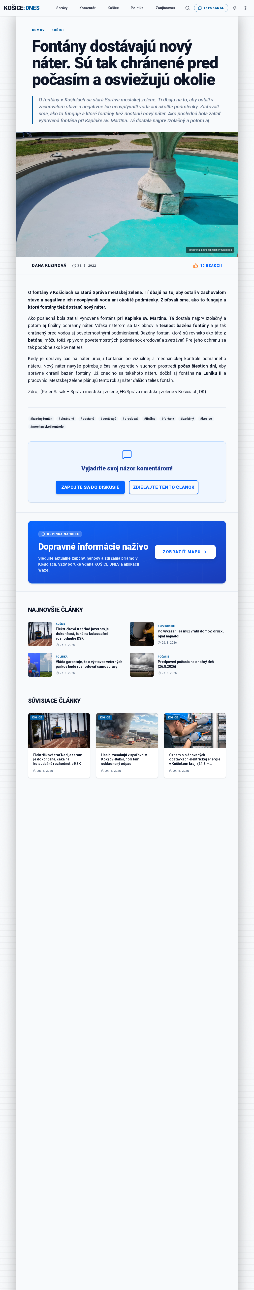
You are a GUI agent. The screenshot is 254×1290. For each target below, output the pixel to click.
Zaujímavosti (166, 8)
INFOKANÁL (214, 8)
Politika (137, 8)
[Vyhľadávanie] (187, 7)
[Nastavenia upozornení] (234, 7)
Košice (113, 8)
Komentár (87, 8)
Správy (61, 8)
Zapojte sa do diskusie (90, 487)
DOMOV (38, 30)
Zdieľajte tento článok (163, 487)
